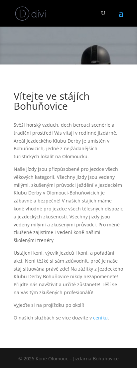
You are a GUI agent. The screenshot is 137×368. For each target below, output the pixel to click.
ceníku (100, 317)
